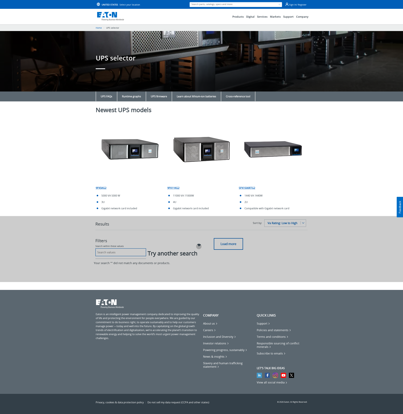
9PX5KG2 (101, 188)
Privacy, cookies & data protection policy (120, 402)
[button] (400, 207)
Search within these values (109, 246)
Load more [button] (228, 244)
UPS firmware (159, 96)
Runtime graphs (131, 96)
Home (99, 27)
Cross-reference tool (238, 96)
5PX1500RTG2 (247, 188)
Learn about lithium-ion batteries (196, 96)
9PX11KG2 (173, 188)
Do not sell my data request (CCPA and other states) (178, 402)
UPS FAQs (106, 96)
